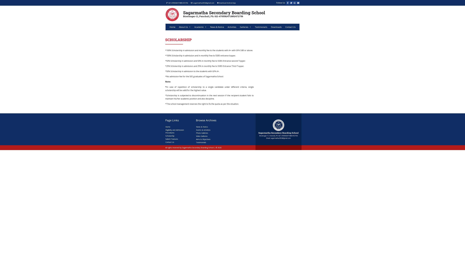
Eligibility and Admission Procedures (174, 131)
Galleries (244, 27)
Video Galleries (202, 136)
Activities (232, 27)
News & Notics (202, 127)
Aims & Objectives (203, 139)
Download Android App (227, 3)
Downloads (276, 27)
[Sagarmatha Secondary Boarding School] (278, 125)
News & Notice (217, 27)
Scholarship (169, 136)
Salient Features (171, 139)
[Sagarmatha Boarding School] (172, 14)
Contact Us (290, 27)
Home (172, 27)
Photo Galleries (202, 133)
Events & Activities (203, 130)
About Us (183, 27)
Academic (199, 27)
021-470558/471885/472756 (178, 3)
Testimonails (261, 27)
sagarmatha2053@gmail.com (203, 3)
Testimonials (201, 142)
